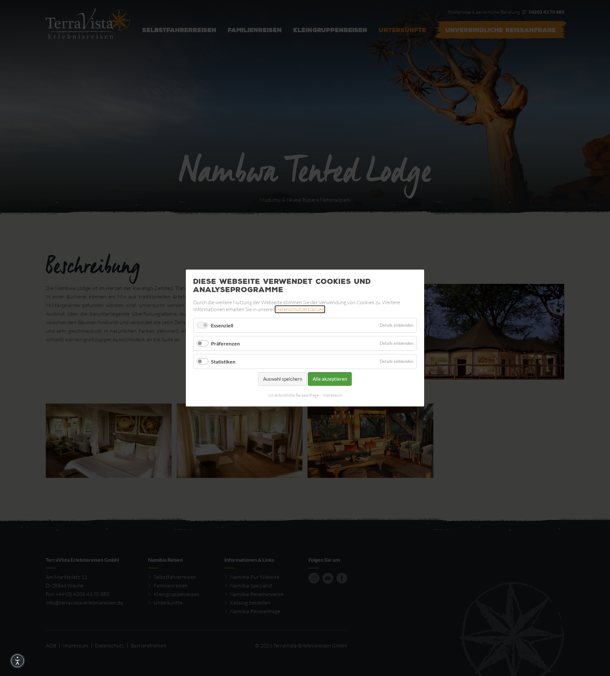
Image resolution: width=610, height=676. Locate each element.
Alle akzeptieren (330, 379)
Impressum (332, 395)
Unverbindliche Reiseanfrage (293, 395)
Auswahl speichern (282, 379)
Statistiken (223, 361)
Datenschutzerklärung (299, 309)
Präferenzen (225, 343)
